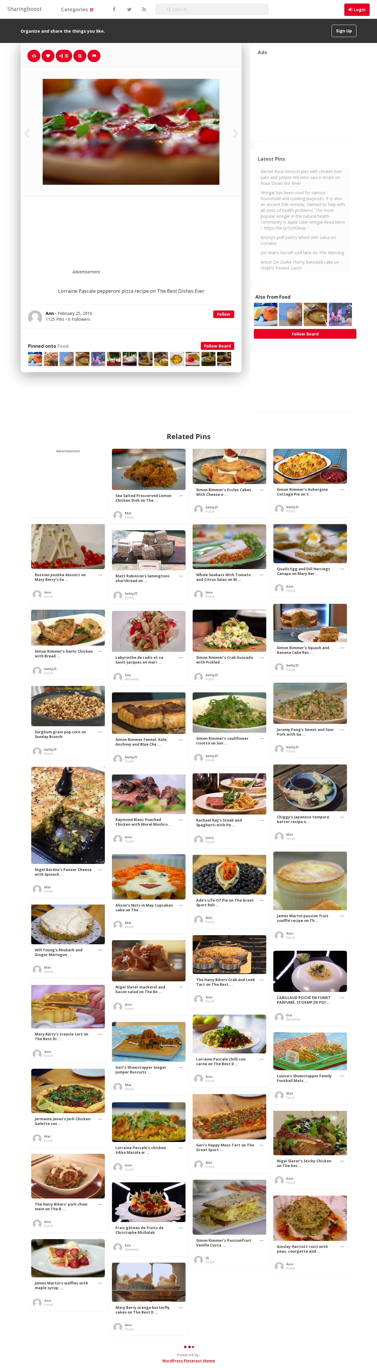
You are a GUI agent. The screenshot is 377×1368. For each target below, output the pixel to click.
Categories (75, 9)
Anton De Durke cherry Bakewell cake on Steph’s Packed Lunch (300, 265)
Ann (47, 592)
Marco (292, 1349)
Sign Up (344, 31)
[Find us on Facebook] (114, 9)
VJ (207, 1258)
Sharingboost (24, 8)
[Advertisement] (145, 236)
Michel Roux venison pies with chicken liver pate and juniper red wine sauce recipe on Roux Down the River (301, 177)
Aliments (132, 679)
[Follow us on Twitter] (128, 9)
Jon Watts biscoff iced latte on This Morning (302, 252)
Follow (223, 314)
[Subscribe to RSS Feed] (143, 9)
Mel (128, 513)
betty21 (212, 507)
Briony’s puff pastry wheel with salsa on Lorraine (298, 240)
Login (360, 9)
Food (63, 346)
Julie (210, 837)
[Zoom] (79, 56)
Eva (128, 675)
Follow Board (217, 346)
